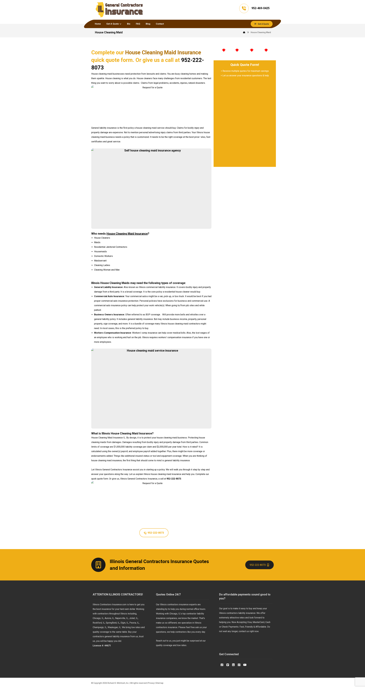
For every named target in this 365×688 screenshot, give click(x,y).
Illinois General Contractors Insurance (113, 469)
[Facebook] (222, 665)
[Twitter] (228, 665)
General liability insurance (104, 128)
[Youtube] (245, 665)
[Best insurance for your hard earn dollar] (119, 9)
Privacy (151, 683)
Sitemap (159, 683)
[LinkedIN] (233, 665)
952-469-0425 (260, 8)
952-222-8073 (174, 478)
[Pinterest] (239, 665)
